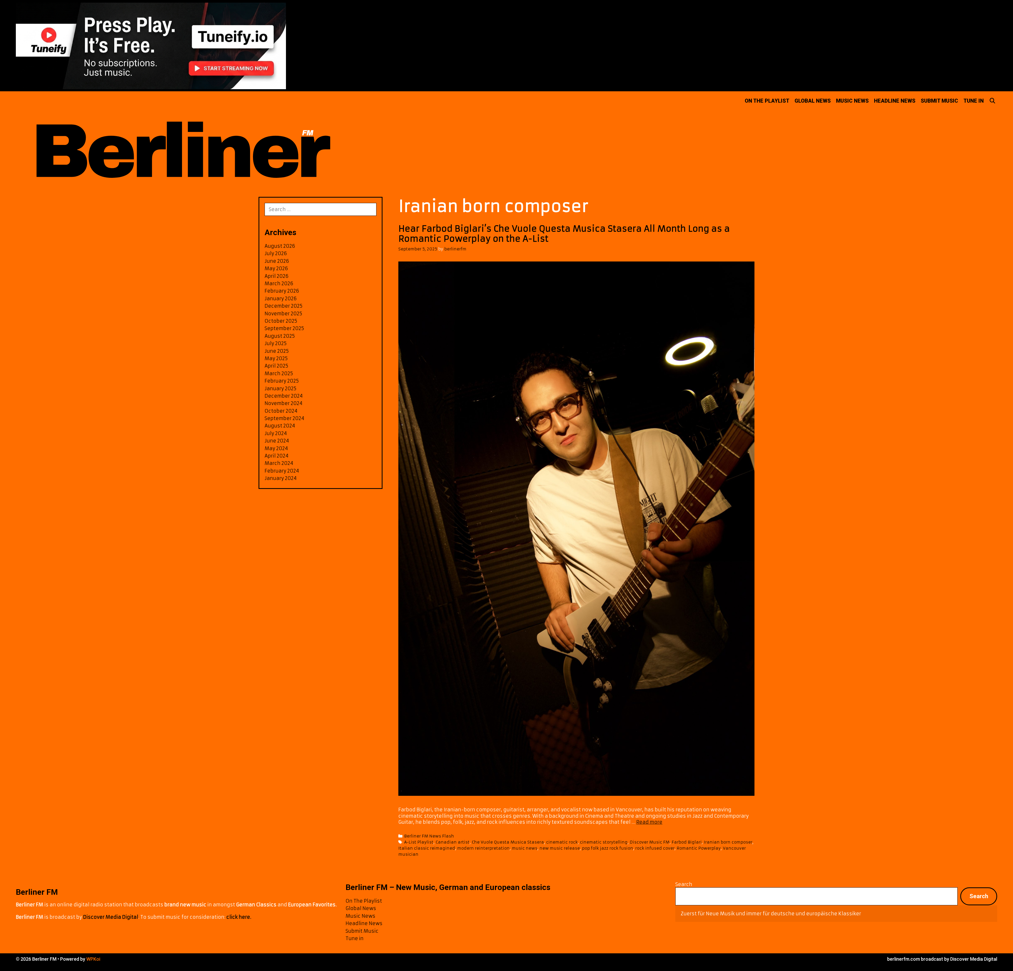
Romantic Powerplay (699, 848)
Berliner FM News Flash (429, 836)
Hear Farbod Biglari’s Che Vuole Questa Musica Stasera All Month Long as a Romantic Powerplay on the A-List (564, 233)
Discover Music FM (650, 842)
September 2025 (284, 328)
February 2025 (282, 381)
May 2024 (276, 448)
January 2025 (281, 388)
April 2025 (276, 366)
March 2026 (279, 283)
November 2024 (283, 403)
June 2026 (277, 261)
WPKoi (93, 959)
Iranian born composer (728, 842)
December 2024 (284, 396)
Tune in (973, 101)
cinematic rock (562, 842)
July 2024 (276, 433)
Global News (813, 101)
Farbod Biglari (687, 842)
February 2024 (282, 471)
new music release (559, 848)
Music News (852, 101)
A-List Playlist (418, 842)
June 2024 (277, 441)
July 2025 (276, 343)
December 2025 (284, 306)
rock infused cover (655, 848)
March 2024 (279, 463)
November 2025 (283, 314)
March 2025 (279, 373)
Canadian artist (453, 842)
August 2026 (280, 246)
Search (683, 884)
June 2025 (277, 351)
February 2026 (282, 291)
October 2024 (281, 411)
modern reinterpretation (483, 848)
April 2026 (277, 276)
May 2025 (276, 358)
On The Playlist (767, 101)
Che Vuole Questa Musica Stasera (508, 842)
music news (524, 848)
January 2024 (281, 478)
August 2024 (280, 426)
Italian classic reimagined (426, 848)
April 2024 (276, 456)
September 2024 (284, 418)
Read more (649, 822)
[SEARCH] (992, 100)
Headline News (894, 101)
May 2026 (276, 268)
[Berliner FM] (181, 140)
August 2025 (280, 336)
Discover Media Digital (110, 917)
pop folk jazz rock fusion (607, 848)
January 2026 (281, 299)
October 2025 (281, 321)
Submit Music (939, 101)
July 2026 (276, 253)
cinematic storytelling (604, 842)
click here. (238, 917)
